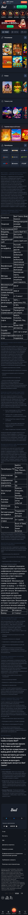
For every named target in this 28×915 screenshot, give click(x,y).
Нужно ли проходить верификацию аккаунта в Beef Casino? (13, 762)
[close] (1, 2)
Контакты (5, 836)
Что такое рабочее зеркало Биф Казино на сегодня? (13, 745)
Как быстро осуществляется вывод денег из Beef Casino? (13, 750)
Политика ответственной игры (11, 864)
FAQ (3, 840)
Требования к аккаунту (9, 859)
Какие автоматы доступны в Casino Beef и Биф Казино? (13, 756)
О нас (3, 831)
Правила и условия (7, 849)
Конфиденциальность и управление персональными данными (12, 854)
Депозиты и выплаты (8, 844)
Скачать (24, 2)
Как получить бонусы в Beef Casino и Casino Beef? (13, 739)
